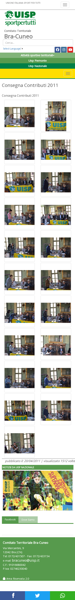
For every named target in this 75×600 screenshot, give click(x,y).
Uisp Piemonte (37, 60)
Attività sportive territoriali (37, 55)
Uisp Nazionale (37, 66)
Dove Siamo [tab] (28, 519)
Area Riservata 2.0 (17, 578)
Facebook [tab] (10, 519)
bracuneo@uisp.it (26, 560)
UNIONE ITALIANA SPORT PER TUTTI (23, 2)
